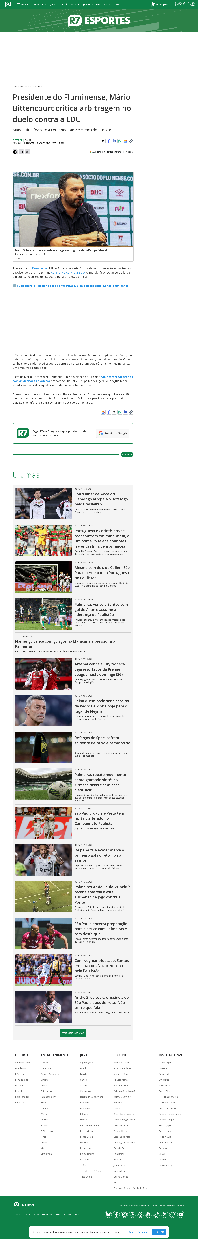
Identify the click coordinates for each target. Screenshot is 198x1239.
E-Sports (19, 1074)
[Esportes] (99, 20)
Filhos (44, 1102)
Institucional (171, 1055)
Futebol (38, 86)
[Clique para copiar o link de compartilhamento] (131, 141)
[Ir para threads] (140, 1214)
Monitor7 (84, 1142)
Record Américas (167, 1108)
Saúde (83, 1165)
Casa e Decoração (50, 1074)
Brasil (83, 1068)
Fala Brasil (119, 1153)
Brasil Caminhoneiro (124, 1113)
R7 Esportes (18, 86)
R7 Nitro (45, 1125)
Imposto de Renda (89, 1125)
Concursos (85, 1091)
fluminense (127, 454)
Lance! (18, 1091)
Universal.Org (165, 1165)
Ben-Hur (118, 1102)
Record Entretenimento (170, 1113)
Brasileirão (20, 1068)
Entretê (62, 4)
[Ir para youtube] (180, 1214)
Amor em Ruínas (122, 1074)
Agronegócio (86, 1062)
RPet (43, 1136)
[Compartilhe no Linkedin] (114, 141)
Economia (85, 1102)
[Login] (193, 4)
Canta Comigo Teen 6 (125, 1119)
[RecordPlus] (159, 4)
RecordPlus (164, 1091)
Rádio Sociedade (167, 1102)
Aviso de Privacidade (139, 1232)
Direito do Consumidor (91, 1096)
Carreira (163, 1068)
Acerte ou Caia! (121, 1062)
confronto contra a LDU (68, 272)
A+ (21, 152)
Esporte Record (121, 1148)
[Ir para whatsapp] (172, 1214)
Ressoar (163, 1148)
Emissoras (164, 1079)
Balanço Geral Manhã (124, 1091)
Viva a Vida (46, 1153)
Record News (111, 4)
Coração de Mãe (122, 1136)
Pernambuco (86, 1148)
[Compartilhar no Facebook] (108, 141)
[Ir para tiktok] (156, 1214)
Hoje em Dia (120, 1159)
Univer (162, 1153)
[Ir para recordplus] (148, 1214)
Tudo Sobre (86, 1176)
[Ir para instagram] (184, 4)
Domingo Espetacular (124, 1142)
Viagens (45, 1142)
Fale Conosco (32, 1214)
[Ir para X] (180, 4)
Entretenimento (55, 1055)
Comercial (164, 1074)
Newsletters (165, 1085)
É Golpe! (84, 1113)
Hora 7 (83, 1119)
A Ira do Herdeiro (122, 1068)
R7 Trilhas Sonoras (168, 1096)
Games (44, 1108)
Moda (44, 1113)
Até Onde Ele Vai (122, 1085)
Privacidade (47, 1214)
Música (44, 1119)
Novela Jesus (120, 1170)
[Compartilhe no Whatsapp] (120, 141)
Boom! (117, 1108)
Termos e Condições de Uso (68, 1214)
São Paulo (85, 1159)
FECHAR (159, 1232)
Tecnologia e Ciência (90, 1170)
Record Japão (165, 1125)
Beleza (44, 1062)
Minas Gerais (86, 1136)
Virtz (43, 1148)
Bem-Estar (46, 1068)
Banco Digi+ (165, 1062)
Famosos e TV (48, 1096)
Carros (83, 1079)
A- (27, 152)
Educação (85, 1108)
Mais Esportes (22, 1096)
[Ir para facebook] (176, 4)
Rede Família (165, 1142)
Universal (163, 1159)
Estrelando (46, 1091)
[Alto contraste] (15, 151)
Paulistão (19, 1102)
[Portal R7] (8, 4)
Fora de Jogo (21, 1079)
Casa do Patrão (121, 1125)
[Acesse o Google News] (125, 141)
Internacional (86, 1131)
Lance (29, 86)
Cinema (45, 1079)
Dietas (44, 1085)
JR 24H (86, 4)
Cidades (84, 1085)
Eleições (50, 4)
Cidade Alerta (120, 1131)
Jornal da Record (122, 1165)
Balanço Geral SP (122, 1096)
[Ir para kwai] (132, 1214)
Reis (116, 1182)
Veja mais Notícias (73, 1033)
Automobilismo (22, 1062)
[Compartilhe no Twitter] (103, 141)
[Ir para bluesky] (108, 1214)
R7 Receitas (47, 1131)
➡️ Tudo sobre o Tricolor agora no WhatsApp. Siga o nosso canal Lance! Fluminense (71, 286)
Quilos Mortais (121, 1176)
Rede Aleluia (165, 1136)
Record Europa (166, 1119)
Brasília (38, 4)
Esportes (75, 4)
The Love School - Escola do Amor (131, 1188)
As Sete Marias (121, 1079)
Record (96, 4)
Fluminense (40, 268)
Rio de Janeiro (87, 1153)
